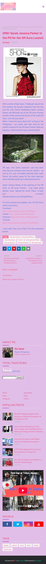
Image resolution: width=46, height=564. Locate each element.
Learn (22, 545)
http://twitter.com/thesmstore (21, 214)
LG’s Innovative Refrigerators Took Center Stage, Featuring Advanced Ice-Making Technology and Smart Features (28, 429)
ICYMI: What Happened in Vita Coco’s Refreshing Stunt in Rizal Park (27, 450)
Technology (7, 549)
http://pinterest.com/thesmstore (24, 217)
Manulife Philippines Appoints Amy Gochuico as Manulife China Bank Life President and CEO (27, 416)
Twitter (26, 399)
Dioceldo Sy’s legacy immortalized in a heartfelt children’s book (28, 461)
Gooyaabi (38, 560)
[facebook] (7, 524)
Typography (28, 393)
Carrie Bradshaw (9, 240)
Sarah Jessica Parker (32, 240)
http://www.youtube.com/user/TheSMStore (21, 223)
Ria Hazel (6, 42)
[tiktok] (7, 530)
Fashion (14, 545)
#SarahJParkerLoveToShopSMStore (22, 237)
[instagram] (28, 524)
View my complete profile (22, 354)
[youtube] (39, 524)
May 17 (20, 240)
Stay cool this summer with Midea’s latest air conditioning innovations (26, 440)
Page (4, 396)
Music (29, 545)
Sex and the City (9, 243)
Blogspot (22, 560)
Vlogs (26, 396)
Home (5, 27)
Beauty (6, 545)
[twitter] (17, 524)
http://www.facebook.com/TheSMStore (19, 211)
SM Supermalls (13, 27)
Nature (36, 545)
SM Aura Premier (23, 243)
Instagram (6, 399)
